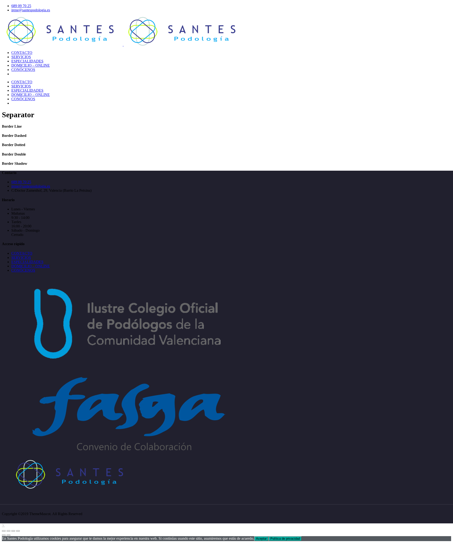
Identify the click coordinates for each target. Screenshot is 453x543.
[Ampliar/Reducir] (18, 531)
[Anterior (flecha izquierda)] (4, 535)
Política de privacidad (285, 538)
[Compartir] (8, 531)
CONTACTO (21, 253)
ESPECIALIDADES (27, 262)
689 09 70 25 (21, 6)
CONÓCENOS (23, 270)
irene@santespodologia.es (30, 10)
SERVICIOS (21, 258)
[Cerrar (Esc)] (4, 531)
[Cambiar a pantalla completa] (13, 531)
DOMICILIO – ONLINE (30, 266)
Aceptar (261, 538)
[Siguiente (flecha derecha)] (8, 535)
